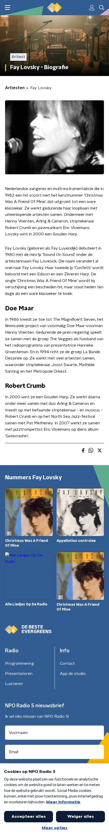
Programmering (19, 663)
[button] (7, 7)
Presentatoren (18, 674)
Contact (67, 663)
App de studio (73, 674)
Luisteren (14, 684)
